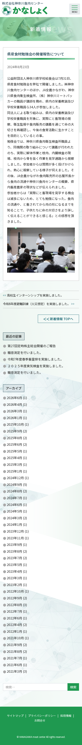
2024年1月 (14, 524)
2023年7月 (14, 557)
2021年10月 (15, 638)
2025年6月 (14, 444)
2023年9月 (14, 544)
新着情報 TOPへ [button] (61, 318)
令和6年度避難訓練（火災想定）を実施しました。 (36, 303)
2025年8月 (14, 437)
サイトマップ (15, 716)
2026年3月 (14, 411)
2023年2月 (14, 584)
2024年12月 (15, 477)
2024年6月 (14, 504)
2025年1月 (14, 471)
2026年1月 (14, 417)
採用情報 (65, 716)
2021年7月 (14, 658)
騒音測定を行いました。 (25, 352)
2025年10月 (15, 424)
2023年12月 (15, 531)
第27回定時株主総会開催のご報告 (32, 345)
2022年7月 (14, 611)
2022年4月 (14, 624)
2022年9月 (14, 598)
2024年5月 (14, 511)
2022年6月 (14, 618)
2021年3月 (14, 671)
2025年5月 (14, 451)
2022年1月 (14, 631)
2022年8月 (14, 604)
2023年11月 (15, 538)
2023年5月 (14, 564)
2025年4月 (14, 457)
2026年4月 (14, 404)
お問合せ (39, 720)
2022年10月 (15, 591)
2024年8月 (14, 491)
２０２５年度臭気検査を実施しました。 (36, 365)
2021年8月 (14, 651)
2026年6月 (14, 397)
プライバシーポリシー (42, 716)
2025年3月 (14, 464)
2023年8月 (14, 551)
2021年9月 (14, 644)
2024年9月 (14, 484)
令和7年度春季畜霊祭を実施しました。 (35, 359)
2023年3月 (14, 577)
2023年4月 (14, 571)
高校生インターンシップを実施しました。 (35, 295)
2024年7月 (14, 497)
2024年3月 (14, 517)
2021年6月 (14, 664)
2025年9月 (14, 431)
